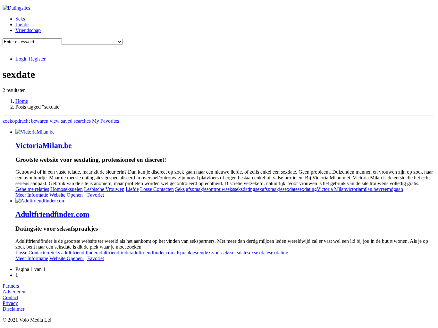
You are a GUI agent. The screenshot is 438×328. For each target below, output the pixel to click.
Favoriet (95, 195)
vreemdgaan (390, 189)
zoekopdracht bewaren (25, 121)
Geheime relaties (32, 189)
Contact (10, 297)
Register (37, 59)
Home (21, 101)
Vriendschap (28, 30)
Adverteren (14, 291)
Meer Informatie (31, 195)
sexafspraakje (268, 189)
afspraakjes (197, 189)
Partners (11, 286)
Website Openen (66, 195)
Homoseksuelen (66, 189)
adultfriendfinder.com (152, 252)
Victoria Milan (331, 189)
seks (229, 189)
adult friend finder (79, 252)
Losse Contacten (157, 189)
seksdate (238, 252)
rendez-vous (209, 252)
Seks (20, 18)
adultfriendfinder (114, 252)
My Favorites (105, 121)
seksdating (244, 189)
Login (21, 59)
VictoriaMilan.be (43, 145)
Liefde (22, 24)
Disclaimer (13, 309)
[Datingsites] (16, 8)
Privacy (10, 303)
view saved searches (70, 121)
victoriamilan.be (362, 189)
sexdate (290, 189)
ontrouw (216, 189)
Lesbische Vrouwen (104, 189)
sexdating (307, 189)
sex (250, 252)
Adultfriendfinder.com (52, 214)
